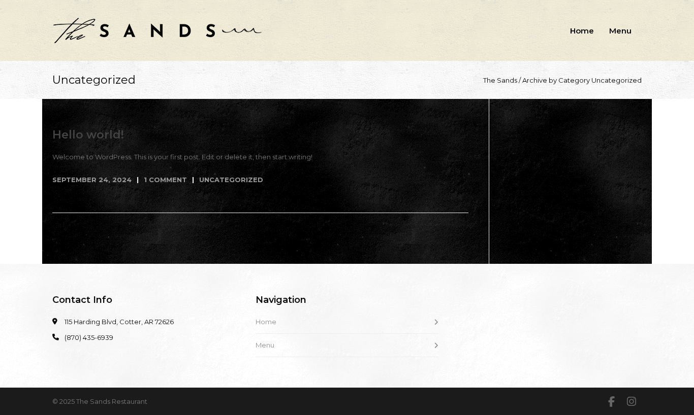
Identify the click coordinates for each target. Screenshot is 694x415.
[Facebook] (611, 402)
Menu (620, 31)
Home (582, 31)
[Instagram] (631, 402)
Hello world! (88, 135)
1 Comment (165, 180)
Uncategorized (231, 180)
